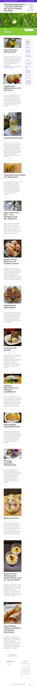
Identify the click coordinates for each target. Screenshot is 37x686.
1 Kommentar (6, 71)
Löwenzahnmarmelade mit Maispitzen (14, 176)
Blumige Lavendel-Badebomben (10, 463)
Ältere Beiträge (12, 655)
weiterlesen (6, 106)
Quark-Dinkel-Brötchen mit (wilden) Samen (11, 261)
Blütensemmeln (11, 518)
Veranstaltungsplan (29, 4)
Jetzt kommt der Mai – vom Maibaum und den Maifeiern (11, 215)
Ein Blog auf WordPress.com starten (18, 684)
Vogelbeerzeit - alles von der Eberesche (28, 51)
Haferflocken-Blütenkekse (10, 306)
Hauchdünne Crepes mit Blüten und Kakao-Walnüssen (12, 629)
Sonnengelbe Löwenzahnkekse (12, 425)
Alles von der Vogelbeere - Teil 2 (29, 56)
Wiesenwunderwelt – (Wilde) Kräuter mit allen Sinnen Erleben (14, 7)
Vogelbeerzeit (28, 60)
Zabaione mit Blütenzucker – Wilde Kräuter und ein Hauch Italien (12, 577)
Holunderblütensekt (13, 138)
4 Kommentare (6, 282)
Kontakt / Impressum (31, 8)
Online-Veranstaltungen (30, 10)
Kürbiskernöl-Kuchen (10, 349)
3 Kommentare (6, 445)
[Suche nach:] (28, 30)
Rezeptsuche (12, 53)
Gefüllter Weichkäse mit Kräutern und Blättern (11, 389)
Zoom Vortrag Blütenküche (10, 51)
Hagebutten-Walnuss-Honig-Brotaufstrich (28, 71)
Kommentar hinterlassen (8, 109)
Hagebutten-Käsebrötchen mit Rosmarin (12, 88)
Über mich (31, 5)
